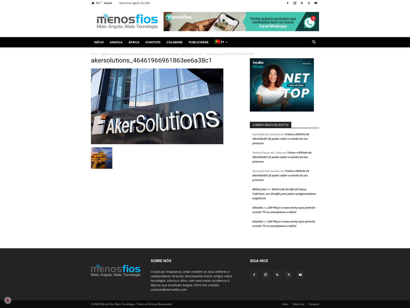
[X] (309, 3)
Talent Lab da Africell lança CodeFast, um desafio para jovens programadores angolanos (284, 193)
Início (99, 42)
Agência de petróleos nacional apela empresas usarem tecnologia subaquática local (151, 54)
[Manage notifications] (7, 300)
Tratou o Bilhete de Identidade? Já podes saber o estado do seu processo (280, 138)
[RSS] (302, 3)
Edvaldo (257, 207)
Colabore (175, 42)
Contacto (313, 304)
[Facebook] (287, 3)
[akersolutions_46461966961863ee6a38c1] (157, 143)
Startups (153, 42)
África (134, 42)
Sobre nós (298, 304)
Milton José (259, 189)
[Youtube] (316, 3)
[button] (314, 43)
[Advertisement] (241, 21)
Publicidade (199, 42)
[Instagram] (294, 3)
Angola (116, 42)
